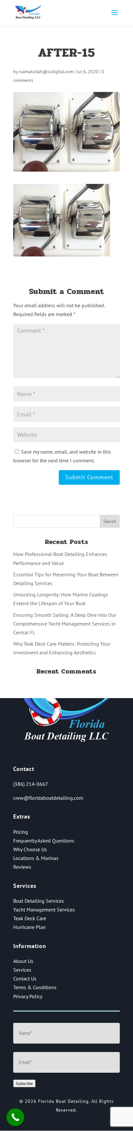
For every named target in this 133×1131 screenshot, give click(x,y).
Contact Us (24, 978)
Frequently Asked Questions (43, 840)
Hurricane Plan (29, 927)
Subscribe (24, 1083)
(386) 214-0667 (30, 784)
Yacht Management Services (44, 909)
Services (22, 970)
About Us (23, 961)
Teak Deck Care (29, 918)
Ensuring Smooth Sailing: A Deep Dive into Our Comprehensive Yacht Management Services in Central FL (64, 624)
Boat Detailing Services (38, 901)
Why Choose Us (30, 849)
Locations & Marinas (35, 858)
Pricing (20, 832)
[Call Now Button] (15, 1117)
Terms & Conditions (34, 987)
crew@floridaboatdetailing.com (48, 798)
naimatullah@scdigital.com (46, 71)
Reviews (22, 867)
